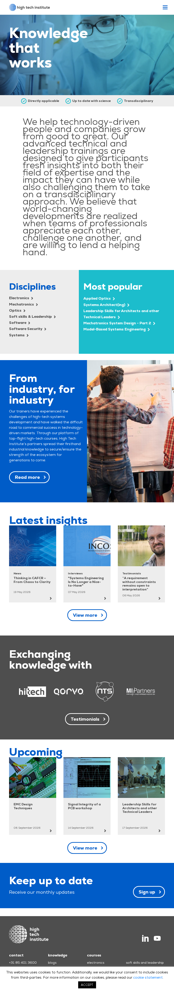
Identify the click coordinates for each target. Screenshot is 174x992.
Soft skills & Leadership (31, 316)
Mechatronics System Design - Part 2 (117, 323)
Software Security (26, 328)
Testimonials (85, 719)
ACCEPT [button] (87, 985)
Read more (27, 477)
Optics (15, 310)
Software (18, 322)
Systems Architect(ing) (104, 304)
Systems (17, 335)
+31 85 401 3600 (23, 963)
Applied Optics (97, 298)
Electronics (19, 298)
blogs (52, 963)
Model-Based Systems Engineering (115, 329)
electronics (95, 963)
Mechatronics (22, 304)
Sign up (147, 892)
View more (85, 615)
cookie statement (148, 977)
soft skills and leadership (145, 963)
